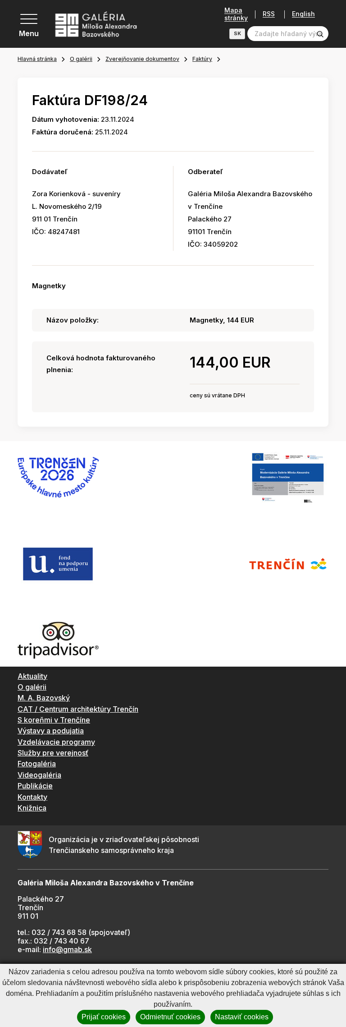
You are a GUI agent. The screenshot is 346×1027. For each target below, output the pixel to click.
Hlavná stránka (37, 58)
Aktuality (32, 676)
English (303, 14)
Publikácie (35, 785)
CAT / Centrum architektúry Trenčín (78, 709)
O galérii (81, 58)
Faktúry (202, 58)
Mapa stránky (236, 14)
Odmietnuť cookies (170, 1017)
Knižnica (32, 807)
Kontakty (32, 796)
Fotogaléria (37, 763)
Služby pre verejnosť (53, 752)
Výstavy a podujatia (51, 730)
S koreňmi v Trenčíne (54, 719)
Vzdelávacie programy (56, 741)
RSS (269, 14)
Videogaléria (39, 774)
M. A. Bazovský (44, 697)
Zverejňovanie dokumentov (142, 58)
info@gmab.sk (67, 949)
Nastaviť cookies (242, 1017)
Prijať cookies (104, 1017)
